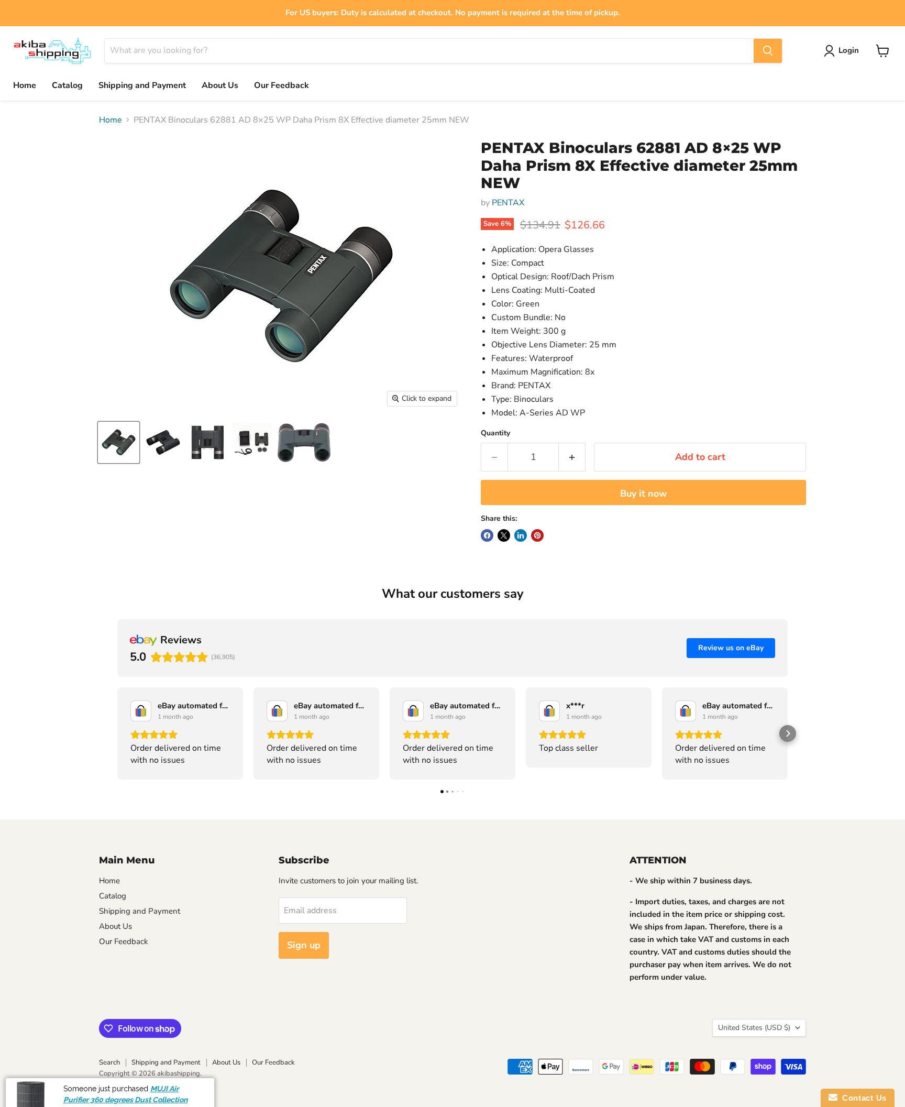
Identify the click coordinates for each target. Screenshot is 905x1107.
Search (109, 1062)
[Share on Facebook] (487, 535)
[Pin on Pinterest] (537, 535)
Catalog (67, 85)
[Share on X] (504, 535)
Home (24, 85)
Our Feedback (281, 85)
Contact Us (862, 1097)
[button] (117, 733)
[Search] (768, 51)
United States (754, 1028)
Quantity (495, 433)
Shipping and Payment (142, 85)
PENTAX (508, 203)
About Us (220, 85)
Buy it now (643, 493)
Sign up (304, 945)
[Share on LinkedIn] (520, 535)
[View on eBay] (140, 710)
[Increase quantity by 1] (572, 457)
